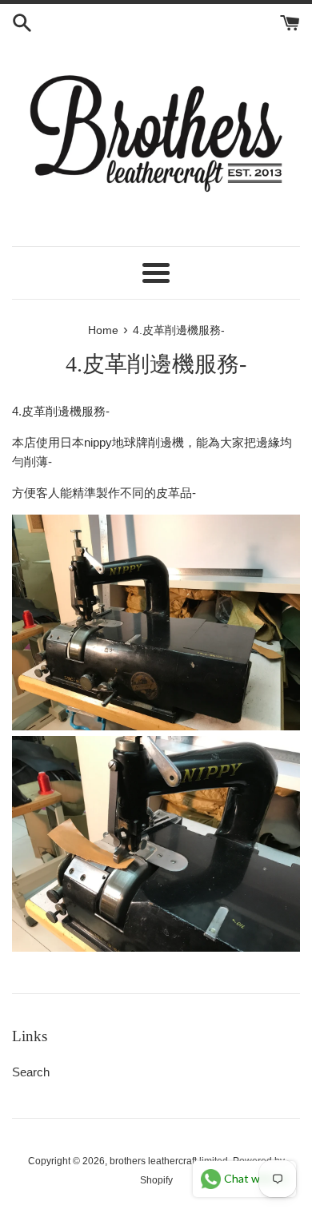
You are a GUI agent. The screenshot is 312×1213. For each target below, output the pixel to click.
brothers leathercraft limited (169, 1161)
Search (31, 1072)
